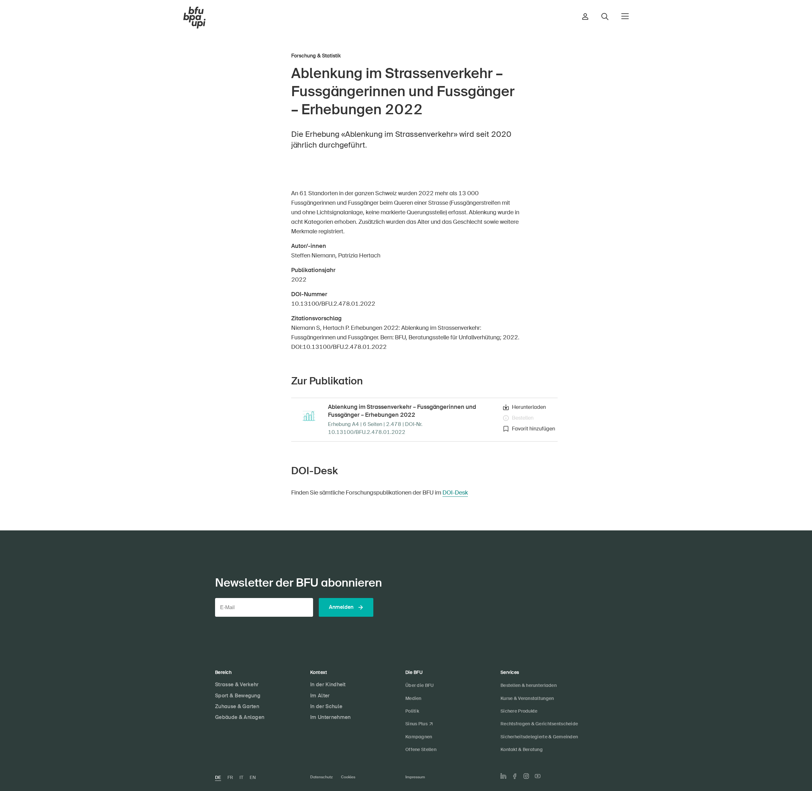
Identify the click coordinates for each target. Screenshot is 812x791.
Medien (413, 698)
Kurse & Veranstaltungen (527, 698)
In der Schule (326, 706)
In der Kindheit (328, 684)
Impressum (415, 777)
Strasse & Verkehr (237, 684)
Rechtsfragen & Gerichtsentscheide (539, 724)
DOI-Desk (455, 492)
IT (241, 777)
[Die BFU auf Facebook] (515, 776)
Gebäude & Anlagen (239, 717)
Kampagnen (418, 737)
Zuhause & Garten (237, 706)
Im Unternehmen (330, 717)
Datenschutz (321, 777)
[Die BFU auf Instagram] (526, 776)
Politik (412, 711)
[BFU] (194, 18)
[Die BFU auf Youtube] (537, 776)
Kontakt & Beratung (522, 749)
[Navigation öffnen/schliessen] (625, 16)
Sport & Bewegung (237, 695)
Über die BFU (419, 685)
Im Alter (320, 695)
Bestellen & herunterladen (529, 685)
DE (218, 777)
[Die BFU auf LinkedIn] (503, 776)
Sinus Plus (416, 724)
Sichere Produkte (519, 711)
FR (230, 777)
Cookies (348, 777)
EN (253, 777)
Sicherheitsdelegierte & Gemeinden (539, 737)
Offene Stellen (420, 749)
